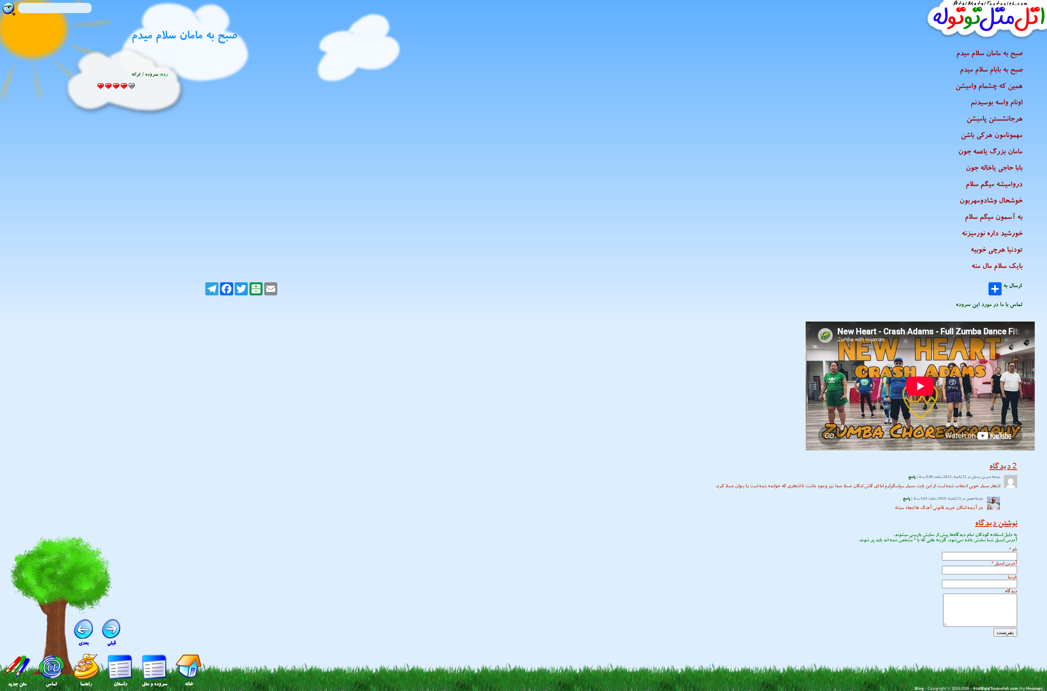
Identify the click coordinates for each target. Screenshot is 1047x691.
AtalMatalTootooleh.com (995, 688)
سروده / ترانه (144, 74)
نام (1014, 549)
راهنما (86, 684)
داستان (120, 684)
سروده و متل (154, 684)
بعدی (84, 643)
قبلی (111, 643)
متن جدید (17, 684)
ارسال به (1012, 286)
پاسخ (912, 476)
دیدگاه (1011, 591)
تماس (51, 684)
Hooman (1034, 688)
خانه (189, 684)
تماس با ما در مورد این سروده (989, 304)
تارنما (1012, 577)
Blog (919, 688)
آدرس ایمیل (1006, 563)
